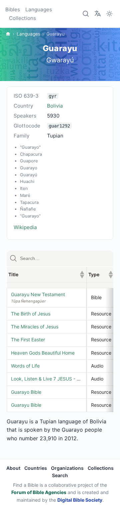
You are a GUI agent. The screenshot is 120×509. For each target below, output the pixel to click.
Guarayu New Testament (38, 294)
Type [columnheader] (100, 274)
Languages (38, 9)
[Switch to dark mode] (109, 14)
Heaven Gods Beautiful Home (43, 353)
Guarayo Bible (26, 392)
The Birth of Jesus (30, 313)
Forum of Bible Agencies (38, 492)
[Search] (86, 14)
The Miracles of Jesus (34, 326)
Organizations (67, 468)
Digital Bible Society (79, 500)
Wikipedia (25, 227)
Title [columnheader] (46, 274)
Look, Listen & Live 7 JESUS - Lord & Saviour (60, 379)
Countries (35, 468)
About (13, 468)
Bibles (12, 9)
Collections (22, 18)
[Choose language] (97, 13)
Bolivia (55, 106)
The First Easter (28, 339)
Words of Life (25, 366)
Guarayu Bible (26, 405)
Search (60, 475)
